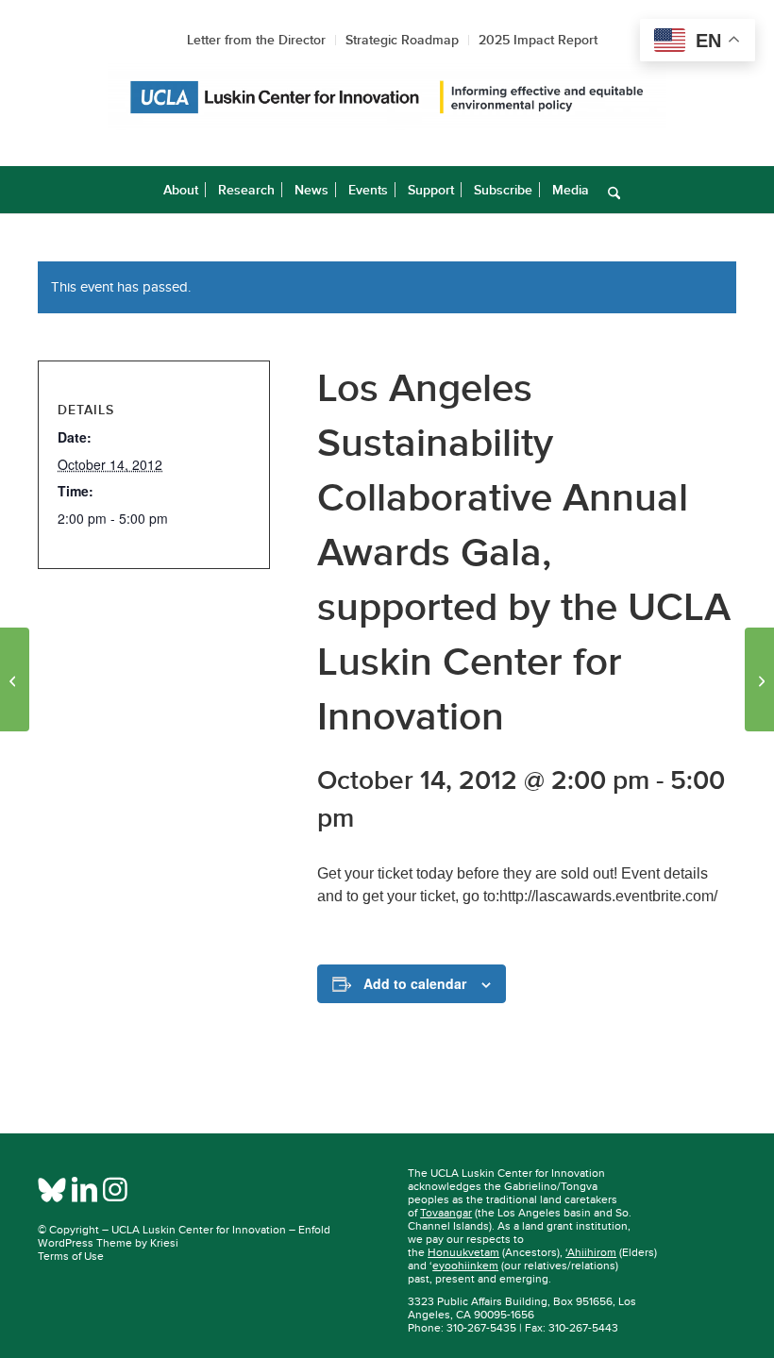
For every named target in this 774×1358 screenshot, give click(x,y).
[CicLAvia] (14, 679)
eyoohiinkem (465, 1265)
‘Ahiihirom (590, 1252)
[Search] (609, 189)
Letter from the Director (256, 39)
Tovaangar (446, 1212)
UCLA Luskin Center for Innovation (198, 1229)
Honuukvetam (463, 1252)
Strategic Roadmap (402, 39)
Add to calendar (414, 983)
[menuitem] (181, 189)
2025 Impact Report (538, 39)
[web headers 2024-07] (387, 97)
